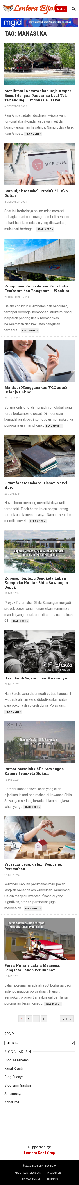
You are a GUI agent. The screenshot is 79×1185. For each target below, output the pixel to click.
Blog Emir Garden (17, 1085)
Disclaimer (54, 1172)
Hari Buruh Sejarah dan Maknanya (35, 678)
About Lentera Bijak (28, 1172)
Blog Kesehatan (16, 1060)
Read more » (33, 133)
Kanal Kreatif (14, 1068)
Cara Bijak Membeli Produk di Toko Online (36, 193)
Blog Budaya (13, 1077)
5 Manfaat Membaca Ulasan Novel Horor (35, 485)
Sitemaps (52, 1178)
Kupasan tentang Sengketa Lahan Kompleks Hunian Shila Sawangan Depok (36, 583)
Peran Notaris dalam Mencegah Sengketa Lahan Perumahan (33, 967)
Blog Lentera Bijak (44, 1165)
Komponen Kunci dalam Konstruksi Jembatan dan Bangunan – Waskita (37, 288)
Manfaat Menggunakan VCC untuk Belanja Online (36, 389)
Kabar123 (11, 1102)
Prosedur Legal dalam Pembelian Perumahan (34, 866)
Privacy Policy (31, 1178)
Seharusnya (13, 1094)
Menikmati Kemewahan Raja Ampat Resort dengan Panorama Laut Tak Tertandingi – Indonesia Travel (37, 95)
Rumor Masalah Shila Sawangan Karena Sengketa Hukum (34, 771)
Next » (66, 1019)
